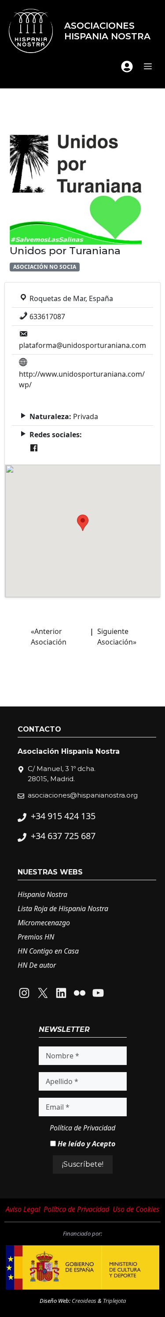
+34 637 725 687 (63, 836)
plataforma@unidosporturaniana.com (82, 345)
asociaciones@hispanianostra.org (83, 795)
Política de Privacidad (82, 1128)
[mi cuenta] (127, 67)
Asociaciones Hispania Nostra (107, 31)
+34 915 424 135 (63, 816)
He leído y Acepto (85, 1143)
